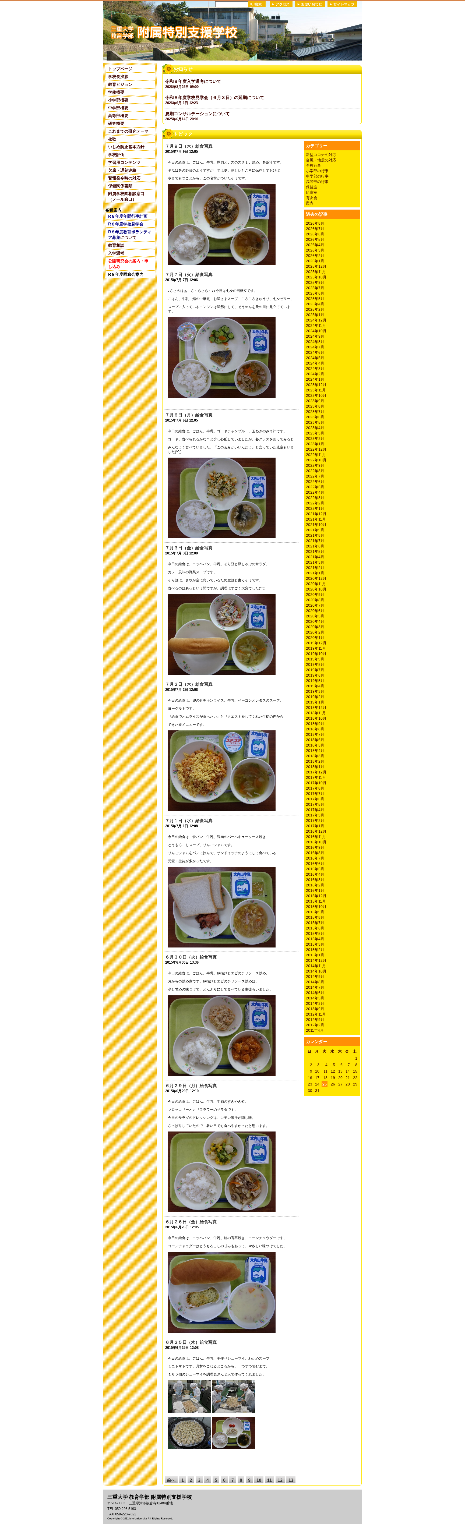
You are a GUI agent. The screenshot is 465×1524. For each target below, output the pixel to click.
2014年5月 (315, 998)
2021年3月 (315, 562)
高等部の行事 (317, 181)
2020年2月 (315, 632)
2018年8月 (315, 729)
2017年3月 (315, 815)
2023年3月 (315, 433)
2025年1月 (315, 315)
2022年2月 (315, 503)
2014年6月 (315, 993)
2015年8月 (315, 917)
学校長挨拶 (118, 76)
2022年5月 (315, 487)
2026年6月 (315, 234)
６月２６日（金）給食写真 (191, 1221)
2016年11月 (316, 837)
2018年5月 (315, 745)
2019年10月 (316, 654)
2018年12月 (316, 707)
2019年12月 (316, 643)
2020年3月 (315, 627)
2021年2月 (315, 567)
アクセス (281, 4)
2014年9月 (315, 976)
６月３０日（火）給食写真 (191, 957)
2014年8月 (315, 982)
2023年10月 (316, 395)
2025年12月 (316, 266)
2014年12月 (316, 960)
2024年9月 (315, 336)
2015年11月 (316, 901)
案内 (309, 203)
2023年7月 (315, 411)
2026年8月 (315, 223)
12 (280, 1480)
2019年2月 (315, 697)
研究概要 (116, 123)
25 (324, 1084)
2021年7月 (315, 541)
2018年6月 (315, 740)
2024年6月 (315, 352)
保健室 (311, 187)
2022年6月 (315, 481)
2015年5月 (315, 933)
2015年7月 (315, 923)
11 (269, 1480)
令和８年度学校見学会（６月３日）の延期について (214, 97)
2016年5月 (315, 869)
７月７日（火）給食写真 (189, 274)
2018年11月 (316, 713)
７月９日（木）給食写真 (189, 146)
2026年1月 (315, 261)
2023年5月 (315, 422)
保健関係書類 (120, 185)
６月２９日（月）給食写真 (191, 1085)
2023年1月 (315, 444)
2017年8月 (315, 788)
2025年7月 (315, 288)
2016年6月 (315, 863)
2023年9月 (315, 401)
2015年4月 (315, 939)
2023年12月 (316, 385)
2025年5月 (315, 298)
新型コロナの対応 (321, 155)
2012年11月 (316, 1014)
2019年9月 (315, 659)
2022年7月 (315, 476)
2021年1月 (315, 573)
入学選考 (116, 253)
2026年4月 (315, 245)
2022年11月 (316, 454)
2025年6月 (315, 293)
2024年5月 (315, 358)
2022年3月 (315, 498)
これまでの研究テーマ (128, 131)
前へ (171, 1480)
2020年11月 (316, 584)
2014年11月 (316, 966)
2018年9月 (315, 724)
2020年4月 (315, 621)
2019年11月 (316, 648)
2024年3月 (315, 368)
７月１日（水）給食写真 (189, 820)
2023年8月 (315, 406)
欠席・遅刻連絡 (122, 170)
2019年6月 (315, 675)
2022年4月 (315, 492)
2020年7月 (315, 605)
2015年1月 (315, 955)
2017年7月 (315, 793)
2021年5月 (315, 551)
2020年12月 (316, 578)
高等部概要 (118, 115)
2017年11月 (316, 777)
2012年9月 (315, 1019)
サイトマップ (342, 4)
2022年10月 (316, 460)
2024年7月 (315, 347)
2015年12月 (316, 896)
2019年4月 (315, 686)
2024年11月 (316, 325)
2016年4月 (315, 874)
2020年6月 (315, 611)
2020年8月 (315, 600)
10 (258, 1480)
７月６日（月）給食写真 (189, 415)
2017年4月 (315, 810)
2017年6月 (315, 799)
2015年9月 (315, 912)
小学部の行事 (317, 171)
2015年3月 (315, 944)
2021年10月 (316, 524)
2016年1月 (315, 890)
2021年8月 (315, 535)
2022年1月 (315, 508)
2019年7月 (315, 670)
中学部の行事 (317, 176)
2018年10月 (316, 718)
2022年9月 (315, 465)
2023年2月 (315, 438)
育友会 (311, 198)
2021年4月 (315, 557)
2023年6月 (315, 417)
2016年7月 (315, 858)
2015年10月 (316, 906)
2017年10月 (316, 783)
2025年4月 (315, 304)
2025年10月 (316, 277)
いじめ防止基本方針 (126, 146)
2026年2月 (315, 255)
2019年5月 (315, 680)
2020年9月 (315, 594)
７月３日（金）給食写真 (189, 548)
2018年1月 (315, 767)
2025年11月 (316, 272)
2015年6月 (315, 928)
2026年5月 (315, 239)
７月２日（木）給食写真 (189, 684)
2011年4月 (315, 1030)
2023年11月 (316, 390)
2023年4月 (315, 428)
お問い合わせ (310, 4)
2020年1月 (315, 637)
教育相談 (116, 245)
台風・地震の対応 (321, 160)
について (130, 234)
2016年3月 (315, 880)
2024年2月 (315, 374)
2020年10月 (316, 589)
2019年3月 (315, 691)
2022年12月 (316, 449)
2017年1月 (315, 826)
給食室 (311, 192)
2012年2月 (315, 1025)
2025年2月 (315, 309)
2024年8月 (315, 342)
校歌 (112, 139)
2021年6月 (315, 546)
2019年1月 (315, 702)
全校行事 (313, 165)
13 (290, 1480)
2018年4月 (315, 750)
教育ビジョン (120, 84)
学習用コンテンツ (124, 162)
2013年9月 (315, 1009)
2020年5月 (315, 616)
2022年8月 (315, 471)
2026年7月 (315, 229)
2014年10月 (316, 971)
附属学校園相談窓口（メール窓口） (126, 196)
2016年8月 (315, 853)
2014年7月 (315, 987)
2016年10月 (316, 842)
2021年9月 (315, 530)
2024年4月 (315, 363)
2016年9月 (315, 847)
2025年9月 (315, 282)
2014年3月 (315, 1003)
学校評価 (116, 154)
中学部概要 (118, 107)
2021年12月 (316, 514)
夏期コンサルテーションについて (197, 113)
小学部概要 (118, 100)
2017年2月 (315, 820)
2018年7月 (315, 734)
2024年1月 (315, 379)
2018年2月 (315, 761)
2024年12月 (316, 320)
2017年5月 (315, 804)
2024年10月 (316, 331)
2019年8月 (315, 664)
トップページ (120, 68)
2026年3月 (315, 250)
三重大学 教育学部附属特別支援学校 (155, 30)
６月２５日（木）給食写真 (191, 1342)
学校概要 (116, 92)
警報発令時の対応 (124, 178)
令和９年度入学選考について (193, 81)
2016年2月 (315, 885)
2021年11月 (316, 519)
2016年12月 (316, 831)
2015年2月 (315, 949)
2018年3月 (315, 756)
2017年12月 (316, 772)
